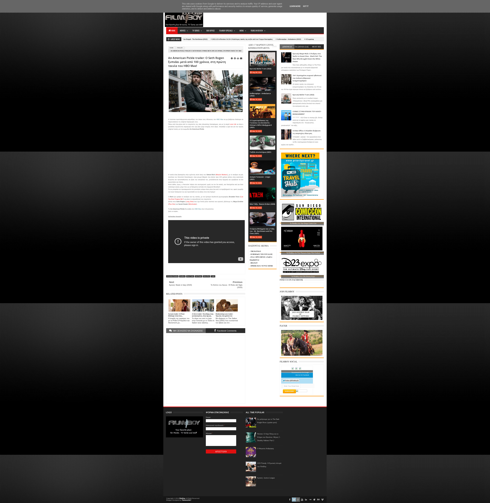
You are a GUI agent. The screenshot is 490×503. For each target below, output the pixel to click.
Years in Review (257, 30)
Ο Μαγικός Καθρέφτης (265, 449)
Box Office (210, 30)
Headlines (182, 276)
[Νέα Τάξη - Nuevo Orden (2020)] (262, 190)
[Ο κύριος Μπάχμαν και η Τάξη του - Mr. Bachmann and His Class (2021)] (262, 214)
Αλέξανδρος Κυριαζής (172, 276)
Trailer (179, 47)
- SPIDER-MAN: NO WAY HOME (261, 266)
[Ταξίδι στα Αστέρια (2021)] (262, 138)
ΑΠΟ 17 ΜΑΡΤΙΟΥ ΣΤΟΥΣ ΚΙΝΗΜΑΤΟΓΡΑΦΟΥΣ (261, 46)
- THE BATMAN (255, 251)
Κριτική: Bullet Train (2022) (303, 95)
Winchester (192, 204)
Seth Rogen (198, 276)
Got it (306, 6)
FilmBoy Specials (225, 30)
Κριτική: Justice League (266, 478)
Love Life (233, 124)
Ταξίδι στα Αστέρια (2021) (260, 152)
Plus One (172, 204)
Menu (242, 30)
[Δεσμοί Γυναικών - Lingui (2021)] (262, 162)
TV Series (195, 30)
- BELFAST (254, 263)
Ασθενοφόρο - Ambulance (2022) (238, 39)
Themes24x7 (186, 500)
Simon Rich (206, 276)
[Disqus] (205, 369)
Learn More (295, 6)
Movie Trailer (190, 276)
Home (173, 30)
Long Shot (189, 202)
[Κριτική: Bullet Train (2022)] (262, 54)
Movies (182, 30)
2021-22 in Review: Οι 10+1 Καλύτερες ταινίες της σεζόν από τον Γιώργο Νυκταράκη (191, 39)
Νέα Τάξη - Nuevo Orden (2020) (262, 204)
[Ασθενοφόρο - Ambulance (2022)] (262, 79)
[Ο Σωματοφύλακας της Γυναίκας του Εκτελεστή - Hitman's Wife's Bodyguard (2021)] (262, 106)
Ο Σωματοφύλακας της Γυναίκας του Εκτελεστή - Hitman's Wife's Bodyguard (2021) (285, 39)
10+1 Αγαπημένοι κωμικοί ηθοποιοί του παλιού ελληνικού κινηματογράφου (307, 78)
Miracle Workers (221, 175)
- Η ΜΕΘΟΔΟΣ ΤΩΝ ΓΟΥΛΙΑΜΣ (261, 254)
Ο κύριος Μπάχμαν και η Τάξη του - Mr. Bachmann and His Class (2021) (262, 231)
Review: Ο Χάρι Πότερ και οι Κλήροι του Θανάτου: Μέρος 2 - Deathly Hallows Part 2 (269, 437)
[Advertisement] (277, 17)
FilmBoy (182, 498)
